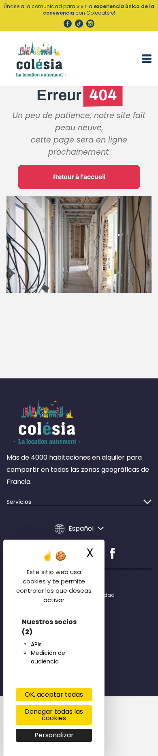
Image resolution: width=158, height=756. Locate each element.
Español (81, 528)
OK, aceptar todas (54, 694)
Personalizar (54, 735)
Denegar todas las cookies (54, 715)
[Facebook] (112, 553)
